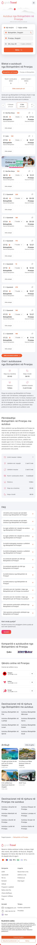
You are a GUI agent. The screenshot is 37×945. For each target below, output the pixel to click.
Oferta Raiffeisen (7, 893)
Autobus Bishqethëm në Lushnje (10, 719)
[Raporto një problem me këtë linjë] (29, 112)
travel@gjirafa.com (10, 908)
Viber (6, 914)
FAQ (3, 899)
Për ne (4, 878)
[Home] (9, 2)
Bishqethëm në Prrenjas (10, 72)
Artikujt (4, 884)
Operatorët (5, 875)
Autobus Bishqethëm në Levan (10, 726)
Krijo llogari (21, 881)
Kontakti (6, 632)
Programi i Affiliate (7, 896)
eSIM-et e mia (22, 875)
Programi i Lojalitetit (8, 887)
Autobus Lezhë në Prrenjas (8, 827)
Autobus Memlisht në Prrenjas (9, 814)
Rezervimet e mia (23, 871)
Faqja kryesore (6, 837)
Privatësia (21, 910)
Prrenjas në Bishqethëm (27, 72)
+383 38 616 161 (10, 911)
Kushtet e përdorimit (24, 907)
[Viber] (3, 915)
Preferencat (21, 878)
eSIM (3, 871)
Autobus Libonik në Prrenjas (8, 821)
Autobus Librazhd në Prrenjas (9, 808)
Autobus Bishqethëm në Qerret (10, 732)
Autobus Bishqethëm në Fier (10, 713)
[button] (18, 513)
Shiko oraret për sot (18, 88)
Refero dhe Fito (6, 890)
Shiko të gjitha (29, 745)
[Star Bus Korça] (25, 652)
